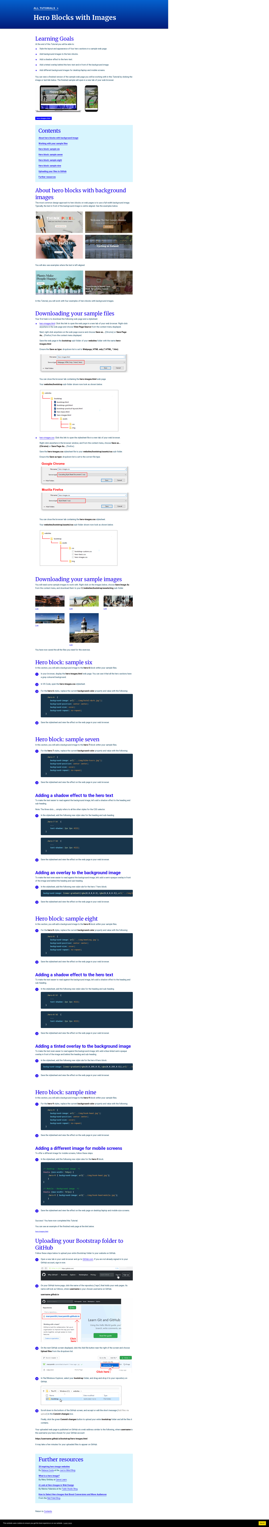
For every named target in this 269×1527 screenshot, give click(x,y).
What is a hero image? (49, 1476)
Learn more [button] (67, 1523)
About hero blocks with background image (58, 138)
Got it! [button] (262, 1523)
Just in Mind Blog (67, 1470)
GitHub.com (88, 1259)
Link (36, 609)
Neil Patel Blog (53, 1498)
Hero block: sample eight (50, 160)
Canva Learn (61, 1479)
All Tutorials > (46, 8)
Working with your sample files (53, 143)
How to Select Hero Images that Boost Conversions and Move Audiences (73, 1494)
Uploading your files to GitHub (53, 171)
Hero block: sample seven (51, 154)
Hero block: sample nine (50, 166)
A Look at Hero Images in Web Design (56, 1485)
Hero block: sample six (49, 149)
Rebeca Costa (47, 1470)
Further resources (47, 177)
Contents (48, 1511)
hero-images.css (47, 437)
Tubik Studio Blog (70, 1489)
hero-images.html (43, 118)
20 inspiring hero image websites (54, 1466)
